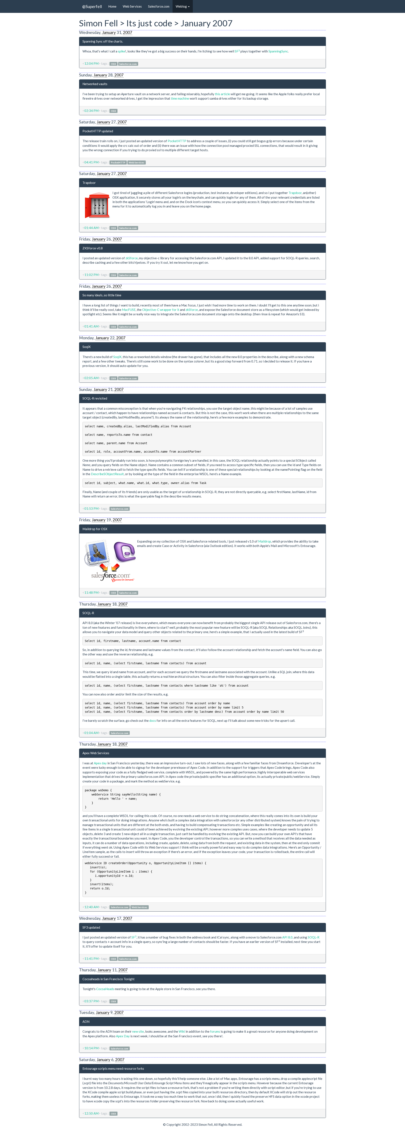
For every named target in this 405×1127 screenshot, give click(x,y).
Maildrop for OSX (94, 529)
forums (215, 1031)
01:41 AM (91, 326)
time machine (180, 98)
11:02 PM (91, 275)
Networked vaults (94, 84)
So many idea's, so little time (101, 295)
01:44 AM (91, 228)
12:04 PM (91, 63)
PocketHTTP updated (97, 131)
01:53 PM (91, 508)
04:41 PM (91, 162)
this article (222, 94)
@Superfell (92, 6)
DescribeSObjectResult (107, 474)
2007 (127, 32)
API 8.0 (287, 937)
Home (112, 6)
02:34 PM (91, 110)
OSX (113, 63)
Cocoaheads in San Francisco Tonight (108, 979)
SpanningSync (278, 51)
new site (138, 1031)
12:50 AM (91, 1113)
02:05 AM (91, 378)
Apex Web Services (95, 753)
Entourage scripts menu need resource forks (113, 1068)
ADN (85, 1021)
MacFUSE (129, 309)
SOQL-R (88, 613)
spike (121, 51)
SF (237, 51)
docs (152, 720)
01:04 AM (91, 733)
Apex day (100, 763)
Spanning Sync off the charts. (102, 41)
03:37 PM (91, 1001)
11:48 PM (91, 592)
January (109, 32)
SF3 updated (91, 927)
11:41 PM (91, 958)
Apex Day (123, 1036)
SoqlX (86, 347)
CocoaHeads (105, 989)
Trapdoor (89, 182)
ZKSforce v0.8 (92, 248)
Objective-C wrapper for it (160, 309)
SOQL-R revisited (94, 398)
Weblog (182, 6)
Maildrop (264, 541)
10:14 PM (91, 1048)
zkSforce (132, 258)
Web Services (132, 6)
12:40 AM (91, 907)
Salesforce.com (158, 6)
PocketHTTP (177, 141)
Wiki (182, 1031)
